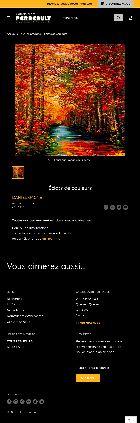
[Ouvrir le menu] (8, 17)
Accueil (11, 34)
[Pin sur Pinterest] (112, 207)
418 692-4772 (51, 238)
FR (128, 419)
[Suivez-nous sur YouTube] (28, 401)
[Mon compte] (130, 18)
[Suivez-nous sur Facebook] (9, 401)
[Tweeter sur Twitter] (119, 207)
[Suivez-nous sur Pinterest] (22, 401)
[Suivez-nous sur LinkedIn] (41, 401)
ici (72, 233)
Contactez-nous (18, 321)
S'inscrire (88, 378)
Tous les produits (30, 34)
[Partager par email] (125, 207)
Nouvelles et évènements (25, 316)
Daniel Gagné (27, 197)
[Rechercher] (118, 17)
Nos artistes (15, 310)
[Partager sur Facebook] (106, 207)
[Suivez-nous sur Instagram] (15, 401)
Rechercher (15, 298)
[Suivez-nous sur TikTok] (35, 401)
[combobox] (131, 419)
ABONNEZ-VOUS (118, 3)
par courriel (44, 233)
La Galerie (14, 304)
